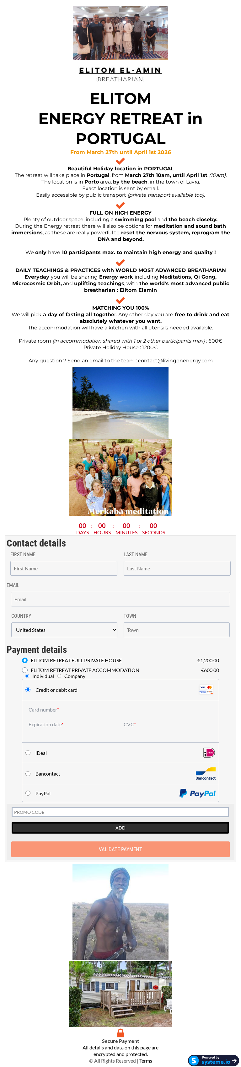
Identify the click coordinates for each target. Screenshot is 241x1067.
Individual (43, 676)
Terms (145, 1061)
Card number (43, 709)
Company (74, 676)
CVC (129, 724)
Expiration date (45, 724)
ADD (120, 827)
